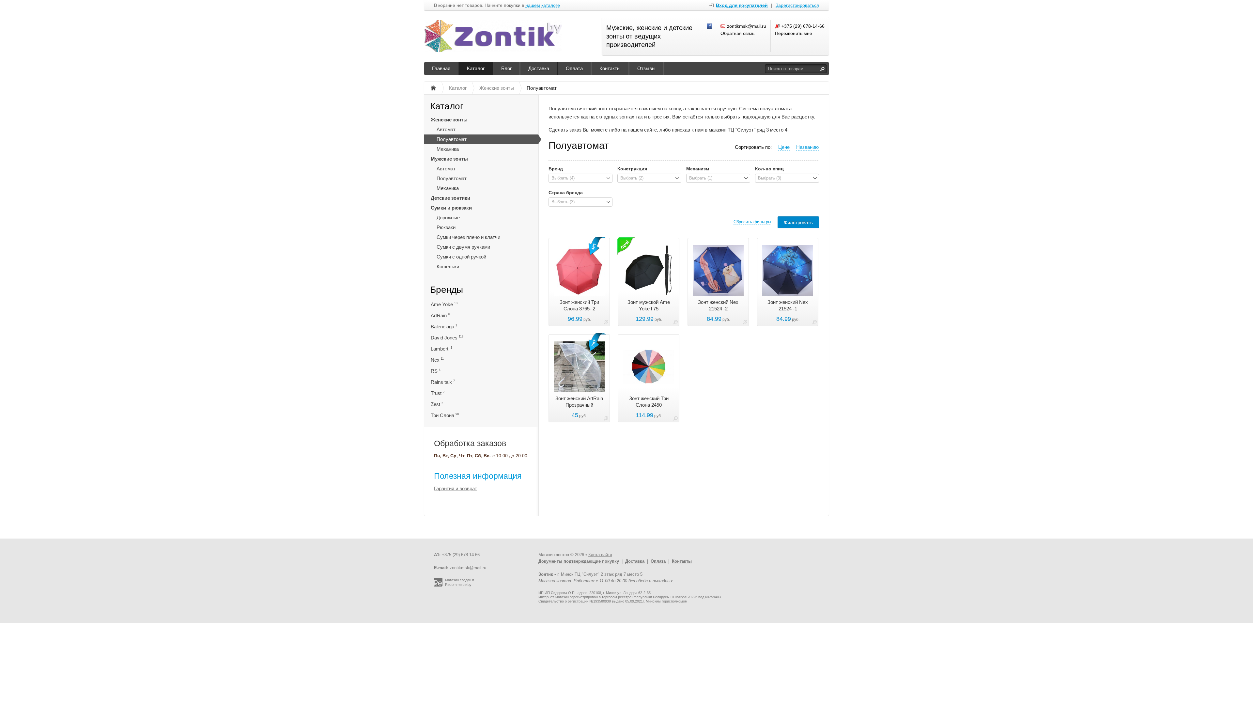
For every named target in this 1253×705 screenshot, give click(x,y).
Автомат (446, 129)
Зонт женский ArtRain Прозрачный (579, 402)
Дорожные (448, 217)
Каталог (476, 68)
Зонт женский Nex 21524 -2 (718, 305)
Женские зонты (449, 119)
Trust (437, 393)
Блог (506, 68)
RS (436, 371)
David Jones (447, 337)
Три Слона (445, 415)
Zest (437, 404)
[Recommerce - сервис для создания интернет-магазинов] (438, 585)
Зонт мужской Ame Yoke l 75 (648, 305)
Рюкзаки (446, 227)
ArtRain (440, 315)
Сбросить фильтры (752, 221)
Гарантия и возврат (455, 488)
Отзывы (646, 68)
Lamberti (441, 349)
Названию (807, 147)
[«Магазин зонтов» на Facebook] (710, 26)
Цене (784, 147)
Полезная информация (478, 475)
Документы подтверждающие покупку (578, 561)
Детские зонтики (450, 198)
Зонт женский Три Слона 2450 (649, 402)
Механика (448, 149)
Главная (441, 68)
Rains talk (443, 382)
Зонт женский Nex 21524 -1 (787, 305)
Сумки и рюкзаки (451, 208)
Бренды (446, 290)
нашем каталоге (542, 5)
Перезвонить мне (793, 33)
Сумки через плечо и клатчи (468, 237)
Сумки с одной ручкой (461, 256)
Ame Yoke (444, 304)
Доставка (538, 68)
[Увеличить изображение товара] (606, 323)
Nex (437, 360)
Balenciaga (444, 326)
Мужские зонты (449, 159)
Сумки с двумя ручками (463, 247)
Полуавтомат (452, 139)
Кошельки (448, 266)
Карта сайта (600, 554)
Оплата (574, 68)
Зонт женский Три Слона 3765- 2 (579, 305)
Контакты (610, 68)
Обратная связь (737, 33)
